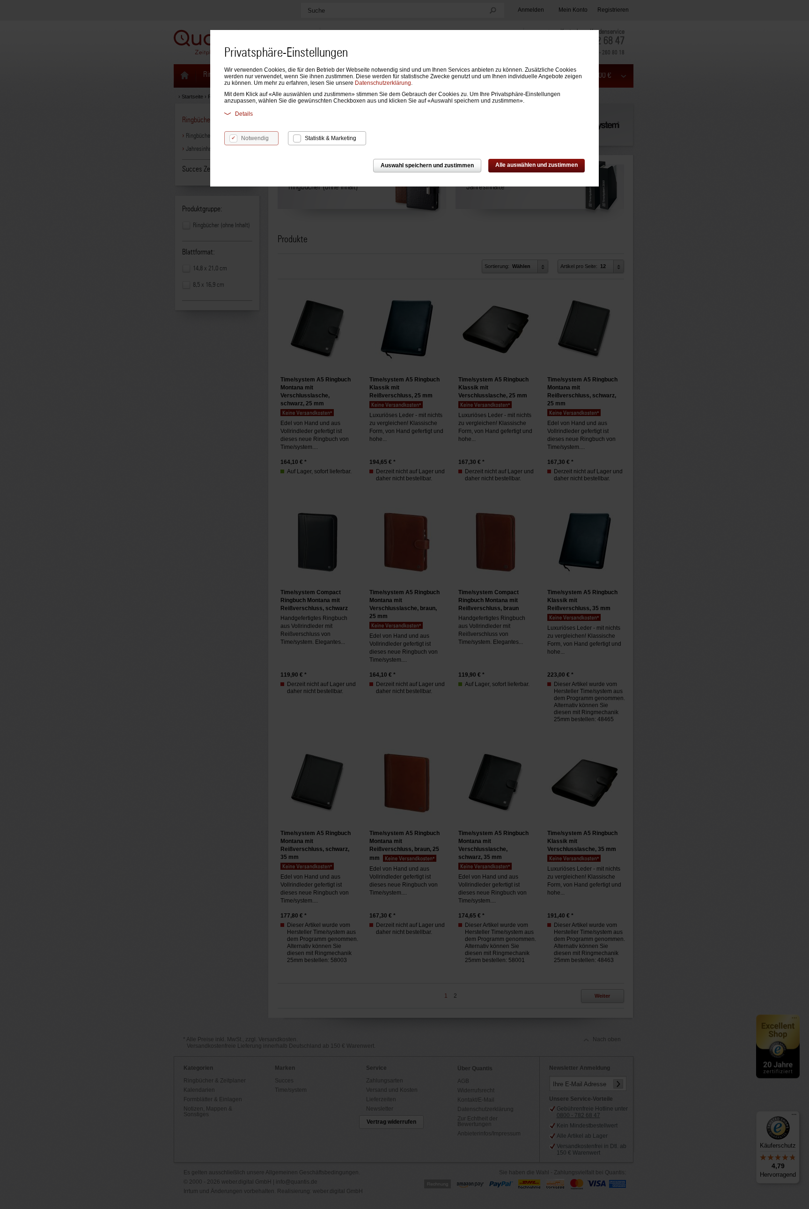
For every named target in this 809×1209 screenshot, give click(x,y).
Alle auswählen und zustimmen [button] (536, 165)
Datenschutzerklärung (383, 83)
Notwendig (255, 138)
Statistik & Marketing (330, 138)
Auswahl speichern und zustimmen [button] (427, 165)
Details (244, 114)
